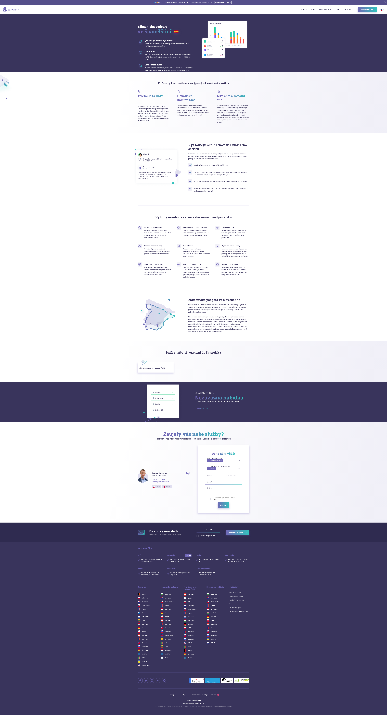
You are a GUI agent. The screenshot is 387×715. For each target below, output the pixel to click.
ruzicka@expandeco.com (160, 482)
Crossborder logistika (235, 607)
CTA (203, 703)
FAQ (183, 695)
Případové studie (326, 9)
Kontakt (348, 9)
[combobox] (223, 460)
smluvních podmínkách (225, 706)
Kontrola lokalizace (235, 592)
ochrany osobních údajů (210, 706)
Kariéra (214, 695)
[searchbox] (207, 463)
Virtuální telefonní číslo (236, 596)
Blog (339, 9)
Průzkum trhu (233, 604)
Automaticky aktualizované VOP (238, 611)
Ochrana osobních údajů (199, 695)
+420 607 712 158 (158, 479)
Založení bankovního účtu (236, 600)
